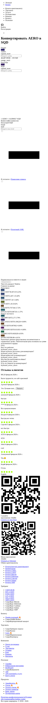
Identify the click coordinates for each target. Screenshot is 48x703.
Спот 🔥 (8, 633)
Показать (20, 388)
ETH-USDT (9, 594)
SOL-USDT (9, 598)
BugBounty (9, 668)
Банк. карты (10, 691)
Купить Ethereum (11, 576)
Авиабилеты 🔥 (11, 683)
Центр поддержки (12, 644)
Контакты (9, 656)
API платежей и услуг (13, 674)
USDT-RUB (9, 590)
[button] (24, 348)
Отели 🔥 (9, 685)
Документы (9, 648)
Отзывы (8, 650)
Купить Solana (10, 580)
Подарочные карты (12, 693)
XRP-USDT (9, 600)
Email (3, 125)
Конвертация (10, 569)
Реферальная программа (14, 666)
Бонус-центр (10, 676)
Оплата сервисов (11, 689)
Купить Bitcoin (11, 574)
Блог (7, 652)
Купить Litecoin (11, 578)
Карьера (8, 654)
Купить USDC (10, 570)
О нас (7, 646)
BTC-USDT (9, 592)
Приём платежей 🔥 (13, 617)
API (6, 672)
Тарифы (8, 664)
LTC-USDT (9, 596)
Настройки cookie (18, 699)
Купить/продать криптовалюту (17, 567)
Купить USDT (10, 572)
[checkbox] (24, 155)
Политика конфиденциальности (13, 697)
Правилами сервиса (18, 179)
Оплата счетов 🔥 (12, 687)
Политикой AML (17, 229)
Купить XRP (10, 582)
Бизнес (8, 5)
